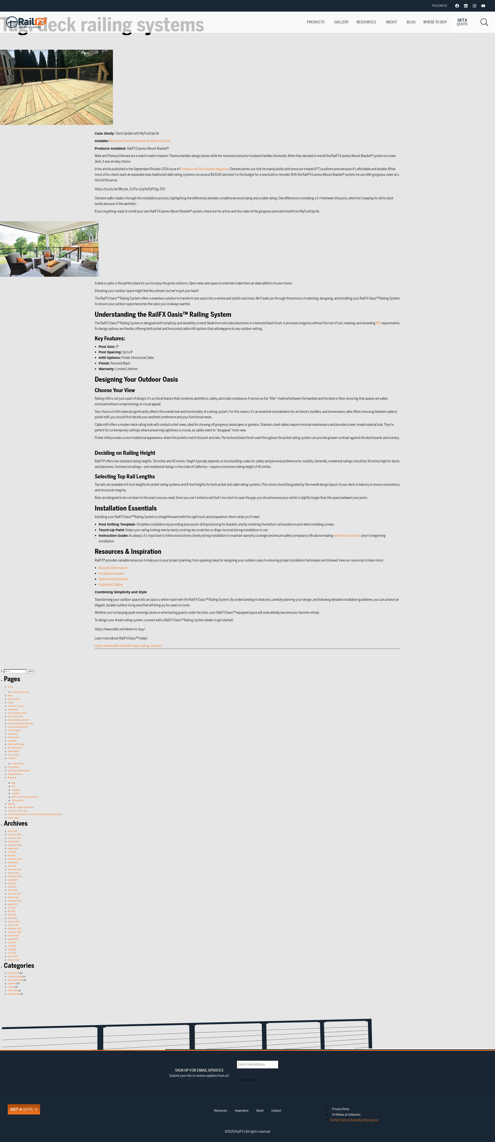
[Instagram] (474, 6)
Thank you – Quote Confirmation (21, 807)
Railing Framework (15, 774)
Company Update (15, 976)
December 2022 (14, 869)
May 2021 (11, 911)
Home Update (13, 737)
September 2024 (15, 845)
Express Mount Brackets (18, 726)
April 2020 (12, 953)
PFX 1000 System (15, 747)
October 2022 (13, 872)
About (391, 22)
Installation (16, 790)
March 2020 (13, 956)
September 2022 (15, 876)
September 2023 (15, 859)
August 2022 (13, 879)
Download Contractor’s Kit (18, 720)
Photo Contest (13, 751)
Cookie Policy (13, 709)
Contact (11, 702)
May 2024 (12, 855)
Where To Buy (435, 22)
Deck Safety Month (15, 716)
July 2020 (12, 942)
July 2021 (11, 907)
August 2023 (13, 862)
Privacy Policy (13, 754)
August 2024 (13, 848)
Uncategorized (14, 994)
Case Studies (13, 973)
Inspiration (12, 740)
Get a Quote (12, 733)
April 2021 (12, 914)
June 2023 (12, 866)
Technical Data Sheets (113, 579)
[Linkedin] (466, 6)
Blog (411, 22)
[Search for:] (15, 671)
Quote (22, 1109)
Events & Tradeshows (20, 692)
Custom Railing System (17, 713)
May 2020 (12, 949)
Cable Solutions (14, 699)
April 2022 (12, 886)
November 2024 (14, 838)
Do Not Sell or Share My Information (354, 1120)
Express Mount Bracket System (21, 723)
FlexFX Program (14, 730)
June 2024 (12, 852)
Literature (16, 793)
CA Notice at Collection (346, 1115)
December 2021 (14, 893)
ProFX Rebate (13, 767)
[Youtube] (483, 6)
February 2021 (13, 921)
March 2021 (12, 918)
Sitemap (11, 803)
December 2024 (14, 834)
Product (11, 987)
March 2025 (12, 831)
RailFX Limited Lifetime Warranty (25, 796)
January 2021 (13, 925)
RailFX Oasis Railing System (19, 770)
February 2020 (14, 959)
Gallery (341, 22)
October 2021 (13, 897)
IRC (378, 323)
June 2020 (12, 946)
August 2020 (13, 939)
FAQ (13, 786)
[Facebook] (457, 6)
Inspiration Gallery (111, 584)
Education (12, 983)
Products (316, 22)
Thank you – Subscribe (17, 810)
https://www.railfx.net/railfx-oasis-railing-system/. (129, 646)
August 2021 (13, 904)
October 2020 (13, 935)
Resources (366, 22)
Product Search (18, 763)
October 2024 (13, 841)
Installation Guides (111, 573)
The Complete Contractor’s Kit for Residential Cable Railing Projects (35, 814)
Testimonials (13, 990)
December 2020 (14, 928)
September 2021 (14, 900)
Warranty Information (113, 568)
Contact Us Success (16, 706)
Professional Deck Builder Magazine (204, 169)
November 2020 (14, 932)
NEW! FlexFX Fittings (16, 744)
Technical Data (17, 800)
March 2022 (12, 890)
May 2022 (12, 883)
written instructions (347, 535)
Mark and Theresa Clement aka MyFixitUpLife (140, 141)
